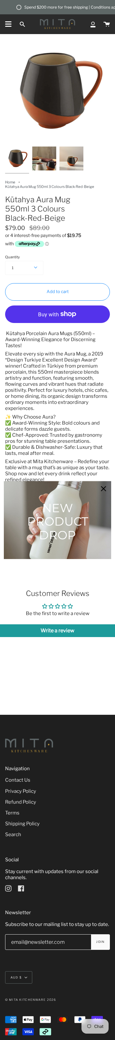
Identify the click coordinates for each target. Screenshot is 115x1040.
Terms (12, 813)
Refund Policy (20, 802)
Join (100, 941)
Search (13, 834)
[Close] (103, 488)
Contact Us (17, 780)
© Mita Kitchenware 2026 (30, 999)
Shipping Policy (22, 824)
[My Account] (93, 24)
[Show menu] (8, 24)
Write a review (57, 631)
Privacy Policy (20, 791)
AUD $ (16, 977)
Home (10, 182)
